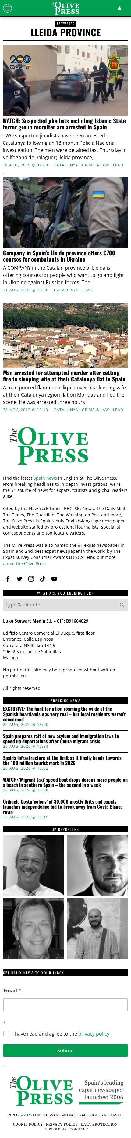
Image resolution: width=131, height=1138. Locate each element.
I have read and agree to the (60, 1034)
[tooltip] (33, 865)
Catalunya (66, 165)
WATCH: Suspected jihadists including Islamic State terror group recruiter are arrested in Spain (64, 123)
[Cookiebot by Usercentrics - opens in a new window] (97, 434)
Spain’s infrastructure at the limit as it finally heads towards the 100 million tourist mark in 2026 (62, 760)
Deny (65, 694)
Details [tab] (65, 451)
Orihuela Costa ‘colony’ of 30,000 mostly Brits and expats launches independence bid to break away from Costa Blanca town (62, 807)
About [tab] (107, 451)
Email (12, 991)
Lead (118, 165)
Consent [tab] (23, 451)
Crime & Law (95, 165)
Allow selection (66, 667)
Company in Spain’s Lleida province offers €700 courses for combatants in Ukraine (59, 256)
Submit (65, 1050)
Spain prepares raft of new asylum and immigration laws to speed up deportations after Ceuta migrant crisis (61, 738)
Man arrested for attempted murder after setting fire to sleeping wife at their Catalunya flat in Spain (64, 375)
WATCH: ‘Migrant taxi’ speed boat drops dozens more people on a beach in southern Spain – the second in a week (65, 782)
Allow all (65, 640)
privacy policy (93, 1033)
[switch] (115, 571)
